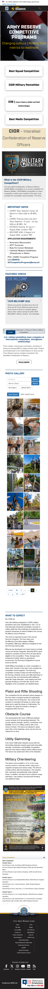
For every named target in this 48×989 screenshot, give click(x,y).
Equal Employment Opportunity (23, 942)
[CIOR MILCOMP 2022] (24, 286)
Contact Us (18, 932)
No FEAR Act (30, 930)
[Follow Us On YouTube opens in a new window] (23, 967)
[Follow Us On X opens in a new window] (12, 967)
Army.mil (31, 935)
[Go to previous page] (21, 590)
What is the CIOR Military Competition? (17, 181)
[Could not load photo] (32, 445)
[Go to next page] (13, 594)
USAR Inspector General (23, 952)
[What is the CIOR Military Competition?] (24, 163)
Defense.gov (30, 937)
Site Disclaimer (18, 937)
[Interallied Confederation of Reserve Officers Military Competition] (15, 464)
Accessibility (17, 930)
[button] (10, 4)
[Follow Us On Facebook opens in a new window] (6, 967)
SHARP (24, 947)
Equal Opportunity (24, 940)
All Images (12, 387)
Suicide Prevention (24, 950)
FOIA (30, 924)
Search (35, 379)
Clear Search (13, 394)
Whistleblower (31, 932)
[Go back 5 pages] (16, 590)
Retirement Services (23, 945)
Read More (24, 362)
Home (17, 924)
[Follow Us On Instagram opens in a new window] (17, 967)
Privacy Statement (18, 935)
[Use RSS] (34, 967)
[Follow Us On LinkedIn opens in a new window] (28, 967)
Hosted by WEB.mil (9, 983)
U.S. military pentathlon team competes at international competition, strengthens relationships (24, 339)
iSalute (31, 927)
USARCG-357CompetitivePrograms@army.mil (24, 261)
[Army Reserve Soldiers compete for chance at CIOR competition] (15, 408)
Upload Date (25, 387)
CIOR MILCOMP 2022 (19, 301)
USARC (10, 332)
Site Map (17, 927)
